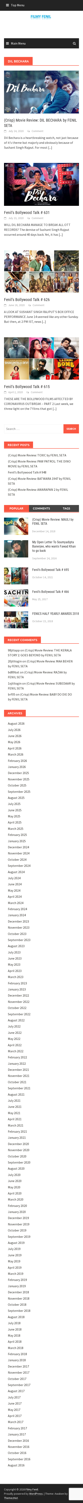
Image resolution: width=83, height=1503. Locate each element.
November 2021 (18, 1076)
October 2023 (17, 934)
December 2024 (18, 847)
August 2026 (16, 723)
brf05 (11, 694)
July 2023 (14, 952)
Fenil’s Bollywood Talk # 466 (50, 592)
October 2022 (17, 1008)
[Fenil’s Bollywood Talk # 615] (41, 358)
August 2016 (16, 1465)
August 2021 (16, 1094)
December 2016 (18, 1441)
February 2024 (17, 909)
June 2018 (15, 1329)
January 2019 (17, 1286)
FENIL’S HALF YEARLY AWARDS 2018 (55, 614)
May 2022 (14, 1039)
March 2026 (15, 754)
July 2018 (14, 1323)
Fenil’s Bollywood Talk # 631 (27, 212)
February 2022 (17, 1057)
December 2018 (18, 1292)
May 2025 (14, 816)
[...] (50, 147)
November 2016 (18, 1447)
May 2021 (14, 1113)
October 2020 (17, 1156)
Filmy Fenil (32, 1489)
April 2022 (15, 1045)
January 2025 (17, 841)
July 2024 (14, 878)
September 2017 (19, 1385)
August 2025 (16, 798)
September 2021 (19, 1088)
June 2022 (15, 1033)
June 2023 (15, 958)
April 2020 (15, 1193)
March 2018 (15, 1348)
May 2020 (14, 1187)
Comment (37, 131)
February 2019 (17, 1280)
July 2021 (14, 1100)
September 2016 (19, 1459)
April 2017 (15, 1416)
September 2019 (19, 1237)
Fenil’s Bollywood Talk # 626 (27, 299)
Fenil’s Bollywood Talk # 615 (27, 386)
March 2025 (15, 829)
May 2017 (14, 1410)
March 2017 (15, 1422)
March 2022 (15, 1051)
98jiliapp (14, 650)
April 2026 (15, 748)
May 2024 (14, 890)
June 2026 (15, 736)
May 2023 (14, 964)
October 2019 (17, 1230)
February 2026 (17, 761)
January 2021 (17, 1137)
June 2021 (15, 1107)
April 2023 (15, 971)
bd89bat (13, 672)
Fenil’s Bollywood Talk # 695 (50, 570)
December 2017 (18, 1366)
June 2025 (15, 810)
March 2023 (15, 977)
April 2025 (15, 822)
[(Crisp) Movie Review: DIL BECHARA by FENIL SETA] (41, 91)
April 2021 (15, 1119)
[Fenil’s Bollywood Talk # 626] (41, 271)
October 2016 (17, 1453)
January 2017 (17, 1434)
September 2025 (19, 792)
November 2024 (18, 853)
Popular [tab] (16, 508)
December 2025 (18, 773)
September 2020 (19, 1162)
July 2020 (14, 1175)
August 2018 (16, 1317)
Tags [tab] (66, 508)
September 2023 (19, 940)
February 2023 (17, 983)
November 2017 (18, 1372)
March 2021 (15, 1125)
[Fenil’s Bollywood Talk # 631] (41, 184)
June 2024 (15, 884)
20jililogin (15, 661)
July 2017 (14, 1397)
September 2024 (19, 866)
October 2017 (17, 1379)
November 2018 (18, 1298)
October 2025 (17, 785)
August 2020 (16, 1168)
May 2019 (14, 1261)
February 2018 (17, 1354)
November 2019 (18, 1224)
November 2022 (18, 1002)
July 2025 (14, 804)
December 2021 (18, 1070)
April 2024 (15, 896)
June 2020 (15, 1181)
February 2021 (17, 1131)
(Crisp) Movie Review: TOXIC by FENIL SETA (37, 455)
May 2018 (14, 1335)
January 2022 (17, 1063)
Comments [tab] (41, 508)
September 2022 (19, 1014)
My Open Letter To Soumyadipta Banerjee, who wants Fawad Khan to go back (54, 546)
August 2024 (16, 872)
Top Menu (17, 5)
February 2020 (17, 1206)
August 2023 (16, 946)
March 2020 (15, 1199)
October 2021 (17, 1082)
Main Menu (18, 43)
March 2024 (15, 903)
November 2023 (18, 927)
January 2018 (17, 1360)
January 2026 (17, 767)
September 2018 (19, 1311)
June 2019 (15, 1255)
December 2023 (18, 921)
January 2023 (17, 989)
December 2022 (18, 995)
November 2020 (18, 1150)
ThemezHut (11, 1498)
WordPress (36, 1493)
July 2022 (14, 1026)
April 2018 (15, 1341)
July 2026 (14, 730)
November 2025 (18, 779)
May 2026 (14, 742)
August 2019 (16, 1243)
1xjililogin (15, 683)
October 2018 (17, 1304)
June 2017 (15, 1403)
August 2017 (16, 1391)
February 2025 (17, 835)
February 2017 (17, 1428)
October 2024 (17, 859)
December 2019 (18, 1218)
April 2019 (15, 1267)
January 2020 (17, 1212)
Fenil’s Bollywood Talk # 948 (27, 472)
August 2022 (16, 1020)
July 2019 (14, 1249)
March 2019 (15, 1274)
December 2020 (18, 1144)
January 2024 (17, 915)
